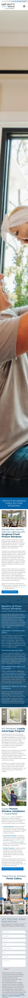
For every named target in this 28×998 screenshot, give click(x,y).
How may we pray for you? (18, 1)
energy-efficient (16, 695)
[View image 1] (14, 893)
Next (26, 899)
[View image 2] (9, 909)
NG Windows (7, 816)
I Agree (6, 969)
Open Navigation (24, 6)
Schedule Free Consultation (12, 868)
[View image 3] (19, 909)
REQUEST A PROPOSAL (10, 592)
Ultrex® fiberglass (13, 673)
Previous (2, 899)
